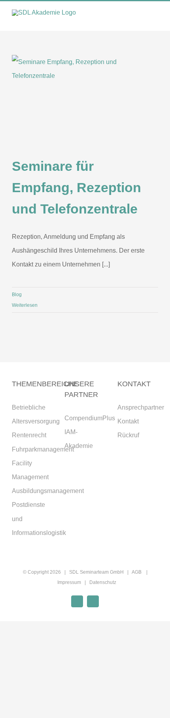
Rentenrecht (29, 435)
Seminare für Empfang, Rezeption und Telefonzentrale (76, 188)
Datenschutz (102, 582)
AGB (137, 572)
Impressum (69, 582)
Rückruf (128, 435)
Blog (17, 294)
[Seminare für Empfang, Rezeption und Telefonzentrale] (85, 101)
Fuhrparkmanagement (43, 449)
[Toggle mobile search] (141, 19)
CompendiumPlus (89, 418)
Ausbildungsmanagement (48, 490)
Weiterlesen (25, 305)
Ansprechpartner (140, 407)
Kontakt (128, 421)
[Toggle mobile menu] (155, 19)
